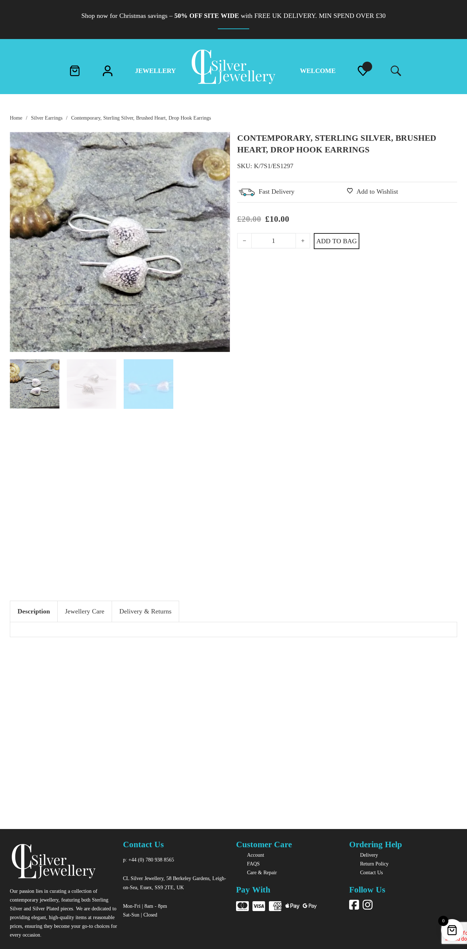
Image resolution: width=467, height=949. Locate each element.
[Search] (394, 71)
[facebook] (354, 905)
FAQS (253, 864)
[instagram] (368, 905)
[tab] (34, 611)
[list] (363, 72)
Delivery (369, 855)
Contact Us (371, 872)
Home (16, 118)
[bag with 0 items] (74, 72)
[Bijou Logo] (53, 862)
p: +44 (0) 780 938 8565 (148, 860)
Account (255, 855)
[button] (220, 141)
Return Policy (374, 864)
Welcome (318, 70)
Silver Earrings (46, 118)
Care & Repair (262, 872)
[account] (107, 72)
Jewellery (155, 70)
